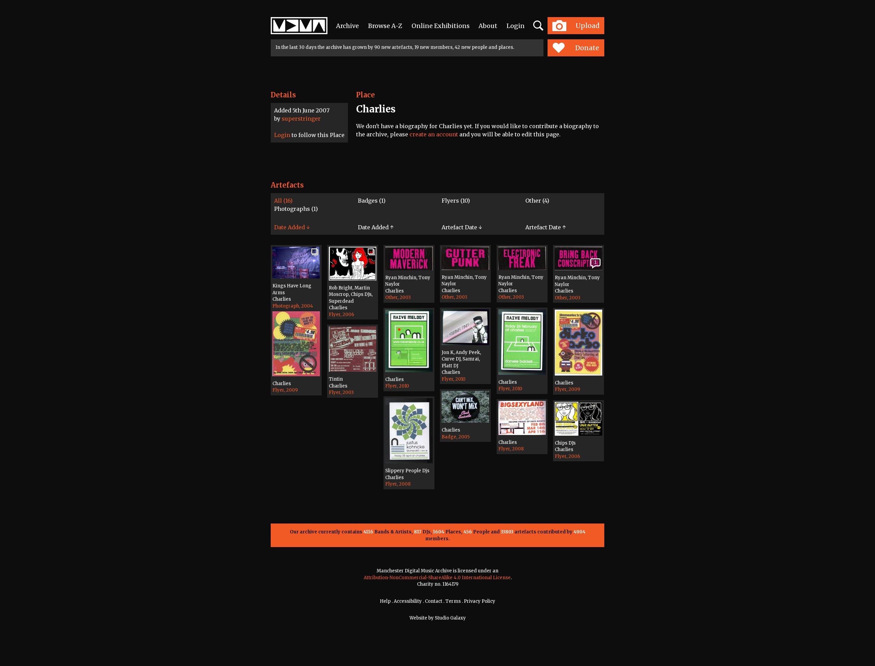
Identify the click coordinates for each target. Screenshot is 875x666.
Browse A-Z (385, 26)
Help (385, 601)
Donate (587, 48)
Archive (347, 26)
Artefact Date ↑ (545, 227)
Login (516, 26)
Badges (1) (372, 200)
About (488, 26)
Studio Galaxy (450, 618)
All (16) (283, 200)
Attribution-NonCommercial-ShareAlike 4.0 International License (437, 578)
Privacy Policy (479, 601)
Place (365, 95)
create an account (433, 134)
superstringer (301, 118)
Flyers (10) (456, 200)
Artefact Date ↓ (462, 227)
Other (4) (537, 200)
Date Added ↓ (292, 227)
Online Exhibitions (441, 26)
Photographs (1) (296, 208)
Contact (433, 601)
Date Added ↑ (375, 227)
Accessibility (408, 601)
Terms (453, 601)
